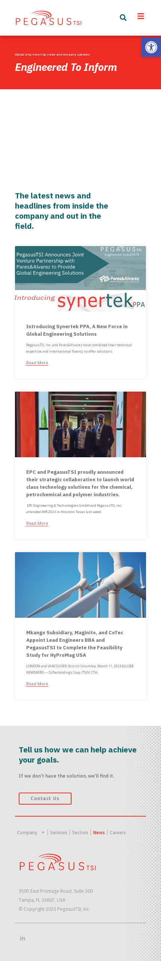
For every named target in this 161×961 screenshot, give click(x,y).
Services (58, 832)
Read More (37, 362)
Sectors (80, 832)
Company (27, 832)
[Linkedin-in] (23, 938)
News (99, 832)
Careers (118, 832)
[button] (151, 47)
